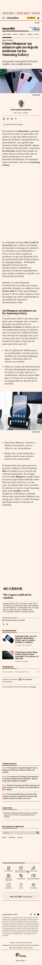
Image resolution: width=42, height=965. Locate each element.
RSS (14, 947)
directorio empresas (33, 878)
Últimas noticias (9, 764)
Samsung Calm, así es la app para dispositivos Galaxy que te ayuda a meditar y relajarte (26, 639)
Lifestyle (37, 34)
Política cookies (27, 942)
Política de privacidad (24, 945)
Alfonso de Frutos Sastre (23, 645)
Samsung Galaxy (14, 262)
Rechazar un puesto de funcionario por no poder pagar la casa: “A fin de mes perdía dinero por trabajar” (21, 787)
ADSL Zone (34, 29)
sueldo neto (33, 871)
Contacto (12, 942)
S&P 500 (20, 13)
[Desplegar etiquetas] (38, 671)
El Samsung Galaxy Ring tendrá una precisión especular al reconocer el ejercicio (26, 655)
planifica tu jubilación (8, 879)
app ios (21, 888)
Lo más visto (7, 808)
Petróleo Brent (36, 13)
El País (37, 22)
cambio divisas (21, 878)
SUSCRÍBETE (31, 18)
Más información (7, 682)
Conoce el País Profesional (21, 896)
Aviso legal (19, 942)
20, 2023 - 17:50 (21, 113)
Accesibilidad (35, 945)
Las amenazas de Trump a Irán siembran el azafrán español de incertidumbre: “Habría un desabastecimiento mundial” (20, 779)
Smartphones (7, 34)
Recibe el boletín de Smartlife (15, 620)
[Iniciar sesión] (38, 18)
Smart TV (22, 34)
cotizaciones (8, 888)
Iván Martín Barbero (21, 110)
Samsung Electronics (22, 672)
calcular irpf (8, 871)
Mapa (11, 947)
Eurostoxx (12, 837)
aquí (34, 687)
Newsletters (19, 947)
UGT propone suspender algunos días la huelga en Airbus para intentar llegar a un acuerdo (20, 770)
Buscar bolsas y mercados (13, 826)
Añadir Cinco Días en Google (14, 124)
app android (33, 888)
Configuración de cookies (9, 945)
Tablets (15, 34)
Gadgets (29, 34)
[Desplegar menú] (3, 18)
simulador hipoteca (21, 871)
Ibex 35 (5, 13)
